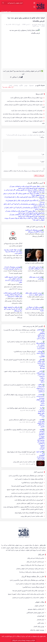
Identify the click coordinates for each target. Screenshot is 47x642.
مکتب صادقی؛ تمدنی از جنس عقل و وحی (32, 516)
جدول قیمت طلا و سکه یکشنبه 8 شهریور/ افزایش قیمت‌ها (27, 486)
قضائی (43, 26)
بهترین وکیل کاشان (39, 626)
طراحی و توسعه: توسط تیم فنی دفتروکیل (23, 640)
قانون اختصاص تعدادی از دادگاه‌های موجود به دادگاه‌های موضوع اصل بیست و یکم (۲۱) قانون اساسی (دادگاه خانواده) (23, 508)
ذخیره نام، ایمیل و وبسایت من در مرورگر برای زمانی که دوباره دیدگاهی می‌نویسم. (23, 170)
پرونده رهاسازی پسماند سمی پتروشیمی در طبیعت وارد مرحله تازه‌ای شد (23, 114)
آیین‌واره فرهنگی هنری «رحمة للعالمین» (32, 482)
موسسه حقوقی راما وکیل (37, 630)
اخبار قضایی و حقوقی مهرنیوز (36, 609)
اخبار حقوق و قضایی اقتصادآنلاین (35, 612)
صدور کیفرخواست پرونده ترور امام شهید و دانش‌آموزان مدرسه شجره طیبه (25, 122)
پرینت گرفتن (36, 26)
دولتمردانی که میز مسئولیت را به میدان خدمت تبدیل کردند (27, 110)
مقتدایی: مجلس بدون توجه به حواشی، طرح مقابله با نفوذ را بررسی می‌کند (23, 117)
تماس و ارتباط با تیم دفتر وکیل (35, 558)
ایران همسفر (40, 619)
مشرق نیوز (34, 24)
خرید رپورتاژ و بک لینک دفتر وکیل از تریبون (32, 565)
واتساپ (16, 85)
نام (43, 154)
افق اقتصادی (40, 616)
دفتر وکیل (42, 190)
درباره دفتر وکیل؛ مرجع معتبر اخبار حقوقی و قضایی (30, 568)
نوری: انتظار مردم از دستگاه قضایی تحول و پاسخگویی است (27, 97)
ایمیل (10, 85)
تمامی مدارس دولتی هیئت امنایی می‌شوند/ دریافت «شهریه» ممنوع (25, 489)
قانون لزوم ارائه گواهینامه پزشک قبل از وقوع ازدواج (29, 512)
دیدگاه (42, 137)
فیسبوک (31, 85)
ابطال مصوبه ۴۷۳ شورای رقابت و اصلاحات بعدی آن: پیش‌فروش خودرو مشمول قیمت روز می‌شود (27, 187)
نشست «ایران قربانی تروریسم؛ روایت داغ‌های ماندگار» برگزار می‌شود (24, 496)
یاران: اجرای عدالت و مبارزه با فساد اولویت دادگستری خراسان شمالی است (24, 106)
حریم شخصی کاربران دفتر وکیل (35, 561)
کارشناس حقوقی (39, 605)
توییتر (25, 85)
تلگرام (21, 85)
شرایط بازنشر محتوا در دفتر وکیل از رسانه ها (31, 572)
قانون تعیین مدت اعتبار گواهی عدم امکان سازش (30, 503)
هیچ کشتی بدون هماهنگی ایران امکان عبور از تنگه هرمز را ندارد (26, 475)
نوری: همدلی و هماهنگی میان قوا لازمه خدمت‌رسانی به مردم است (25, 101)
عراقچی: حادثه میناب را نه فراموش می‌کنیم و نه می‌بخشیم (27, 493)
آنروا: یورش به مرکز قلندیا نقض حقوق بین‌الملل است (28, 500)
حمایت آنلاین (40, 623)
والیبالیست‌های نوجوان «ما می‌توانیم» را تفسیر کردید (29, 479)
